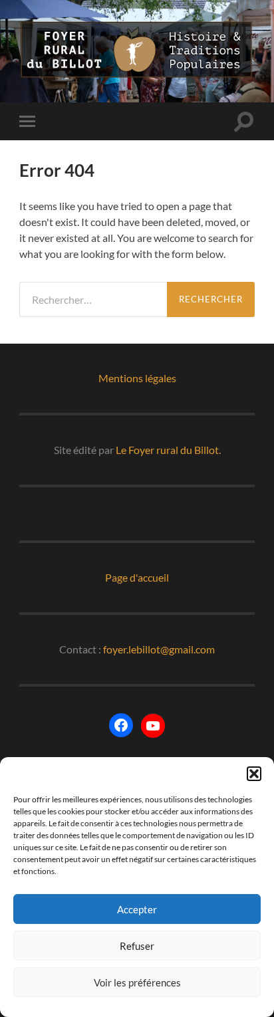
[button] (254, 773)
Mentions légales (137, 378)
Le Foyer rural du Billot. (168, 449)
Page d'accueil (137, 577)
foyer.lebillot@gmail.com (159, 649)
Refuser (137, 946)
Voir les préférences (137, 982)
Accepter (137, 909)
